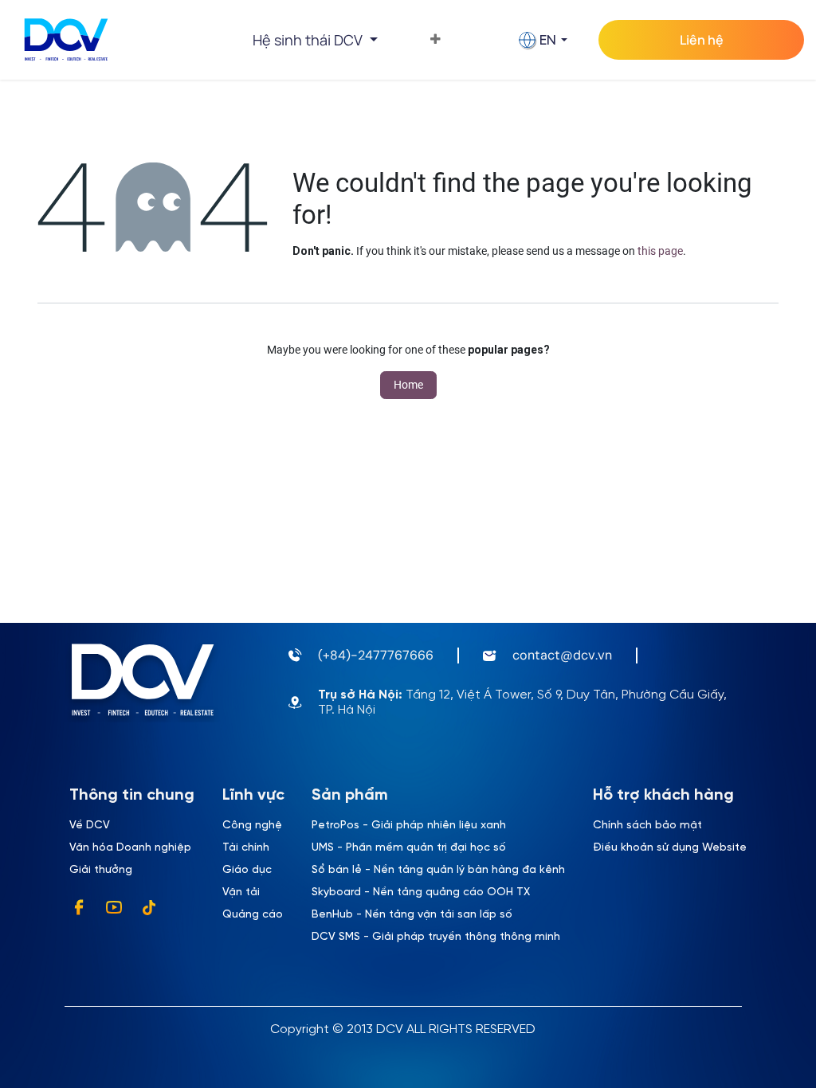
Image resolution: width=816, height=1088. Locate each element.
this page (660, 251)
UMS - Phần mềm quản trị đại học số (409, 848)
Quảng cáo (252, 915)
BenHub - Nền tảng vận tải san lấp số (412, 915)
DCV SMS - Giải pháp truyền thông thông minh (436, 937)
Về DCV (89, 826)
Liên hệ (702, 40)
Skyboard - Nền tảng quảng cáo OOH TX (421, 892)
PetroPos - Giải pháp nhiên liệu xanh (409, 826)
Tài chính (245, 848)
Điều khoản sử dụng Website (670, 848)
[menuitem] (435, 40)
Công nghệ (252, 826)
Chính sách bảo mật (647, 826)
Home (408, 384)
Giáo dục (247, 870)
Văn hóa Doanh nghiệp (130, 848)
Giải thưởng (100, 870)
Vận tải (241, 892)
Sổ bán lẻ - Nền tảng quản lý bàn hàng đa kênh (438, 870)
